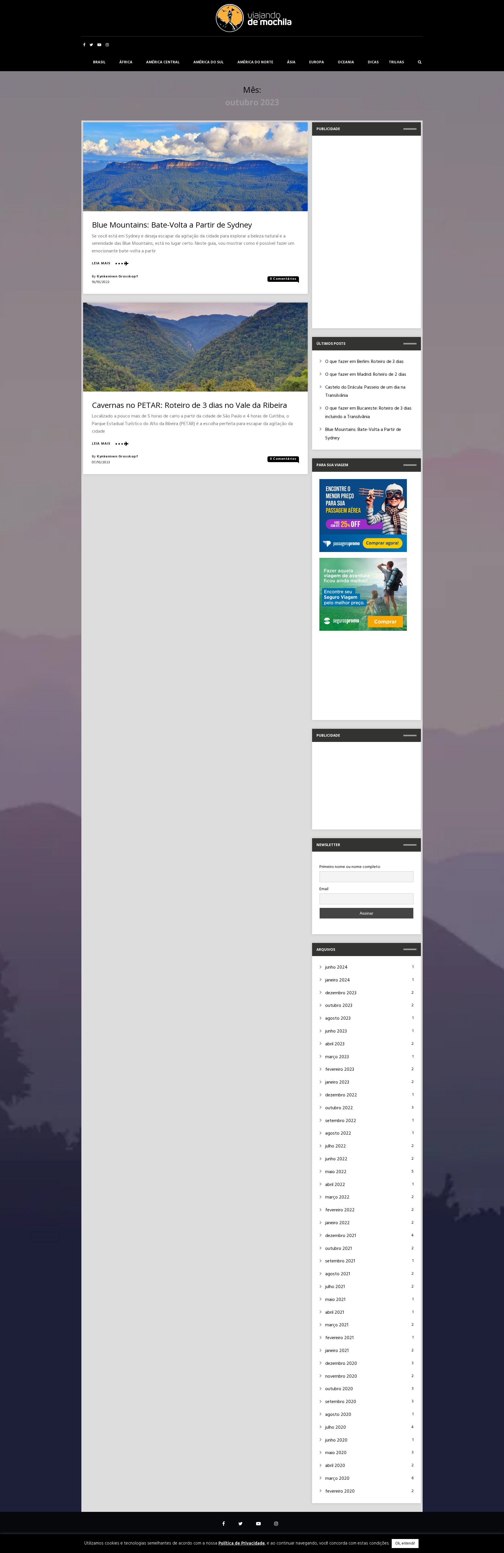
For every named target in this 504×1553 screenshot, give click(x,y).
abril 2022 (335, 1185)
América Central (163, 62)
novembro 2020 (341, 1376)
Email (323, 889)
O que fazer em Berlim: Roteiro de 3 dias (364, 362)
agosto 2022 (338, 1133)
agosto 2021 (337, 1274)
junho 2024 (336, 967)
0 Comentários (283, 279)
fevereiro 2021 (339, 1338)
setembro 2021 (340, 1261)
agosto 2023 (338, 1018)
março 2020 (337, 1478)
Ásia (291, 62)
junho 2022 (336, 1159)
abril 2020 (335, 1466)
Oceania (346, 62)
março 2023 (337, 1057)
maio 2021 (335, 1300)
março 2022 (337, 1197)
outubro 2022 (339, 1108)
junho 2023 (336, 1031)
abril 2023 (334, 1044)
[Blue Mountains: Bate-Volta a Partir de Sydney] (195, 166)
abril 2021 (334, 1312)
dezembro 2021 (340, 1236)
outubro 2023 (338, 1005)
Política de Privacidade (241, 1543)
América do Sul (208, 62)
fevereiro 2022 (340, 1210)
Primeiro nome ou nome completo (349, 867)
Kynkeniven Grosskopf (117, 276)
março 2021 (336, 1325)
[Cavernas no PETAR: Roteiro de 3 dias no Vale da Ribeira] (195, 347)
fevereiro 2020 (340, 1491)
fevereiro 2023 (339, 1069)
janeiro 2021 (337, 1351)
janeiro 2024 (337, 980)
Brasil (99, 62)
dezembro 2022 (341, 1095)
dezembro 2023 (340, 993)
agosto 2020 (338, 1415)
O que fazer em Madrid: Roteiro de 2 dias (365, 374)
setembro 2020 (340, 1402)
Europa (316, 62)
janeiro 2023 (337, 1082)
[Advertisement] (363, 230)
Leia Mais (101, 263)
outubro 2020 (339, 1389)
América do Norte (255, 62)
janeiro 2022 (337, 1223)
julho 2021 (335, 1287)
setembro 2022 (340, 1121)
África (125, 62)
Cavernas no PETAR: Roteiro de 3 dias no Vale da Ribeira (189, 405)
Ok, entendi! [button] (405, 1543)
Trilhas (396, 62)
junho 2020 (336, 1440)
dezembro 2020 (341, 1363)
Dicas (373, 62)
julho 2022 (335, 1146)
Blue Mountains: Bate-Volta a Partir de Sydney (172, 224)
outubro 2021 (338, 1248)
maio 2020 (335, 1453)
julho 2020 (335, 1427)
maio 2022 (335, 1172)
